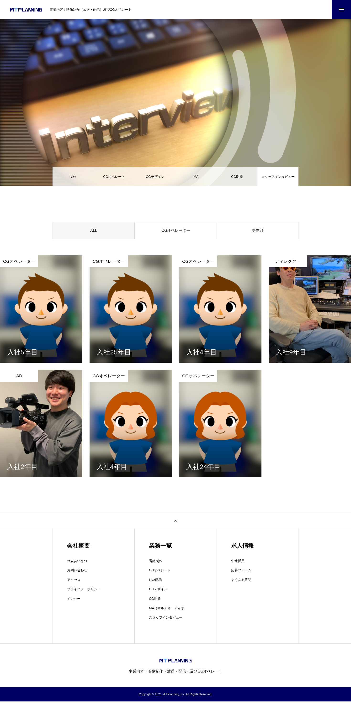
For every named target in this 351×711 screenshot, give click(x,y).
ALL (93, 230)
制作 (73, 177)
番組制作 (155, 561)
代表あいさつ (77, 561)
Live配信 (155, 580)
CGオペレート (114, 177)
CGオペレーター (175, 230)
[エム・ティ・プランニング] (26, 9)
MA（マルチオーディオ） (168, 608)
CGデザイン (155, 177)
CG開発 (237, 177)
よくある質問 (241, 580)
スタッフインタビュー (165, 617)
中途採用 (238, 561)
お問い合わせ (77, 570)
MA (195, 177)
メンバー (73, 598)
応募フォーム (241, 570)
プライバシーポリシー (84, 589)
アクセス (73, 580)
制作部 (257, 230)
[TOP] (175, 520)
